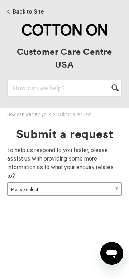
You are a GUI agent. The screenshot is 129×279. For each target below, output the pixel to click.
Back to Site (28, 12)
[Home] (64, 29)
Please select (24, 189)
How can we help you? (29, 114)
